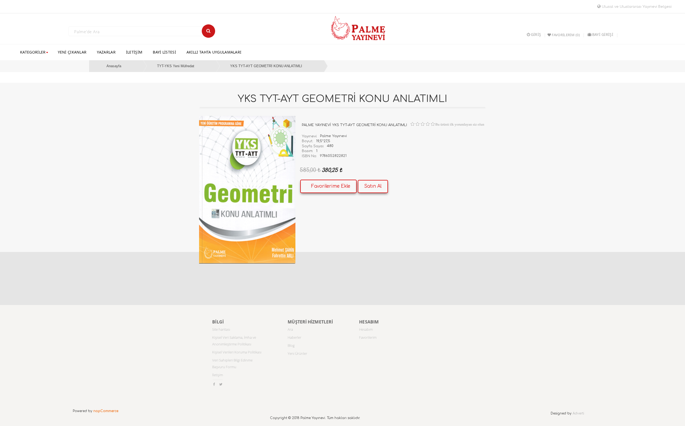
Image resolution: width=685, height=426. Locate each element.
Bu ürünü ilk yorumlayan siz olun (459, 124)
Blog (291, 345)
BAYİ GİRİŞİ (602, 34)
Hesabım (366, 329)
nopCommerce (105, 411)
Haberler (294, 337)
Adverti (578, 413)
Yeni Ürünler (297, 353)
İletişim (217, 374)
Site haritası (221, 329)
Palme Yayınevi (333, 136)
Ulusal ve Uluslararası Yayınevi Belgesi (636, 7)
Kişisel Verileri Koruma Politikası (236, 352)
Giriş (536, 34)
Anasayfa (113, 66)
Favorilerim (367, 337)
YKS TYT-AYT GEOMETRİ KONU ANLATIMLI (266, 66)
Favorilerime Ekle (330, 186)
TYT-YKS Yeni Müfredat (175, 66)
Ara (290, 329)
